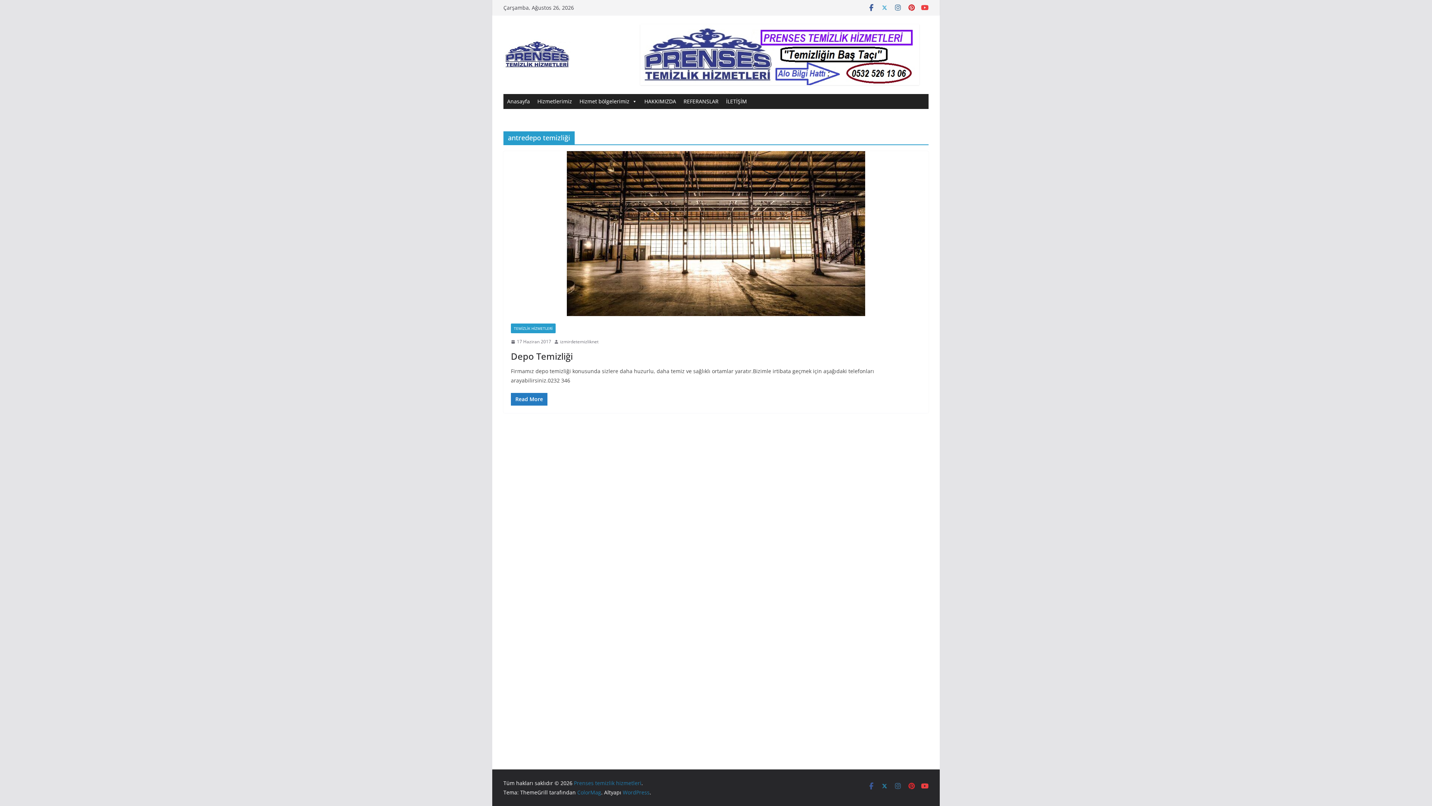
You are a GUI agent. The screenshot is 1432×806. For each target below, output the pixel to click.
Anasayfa (518, 101)
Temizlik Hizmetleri (533, 328)
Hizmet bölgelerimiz (604, 101)
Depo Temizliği (542, 356)
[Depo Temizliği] (716, 233)
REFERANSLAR (701, 101)
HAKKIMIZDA (660, 101)
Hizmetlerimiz (554, 101)
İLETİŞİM (736, 101)
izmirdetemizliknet (579, 341)
